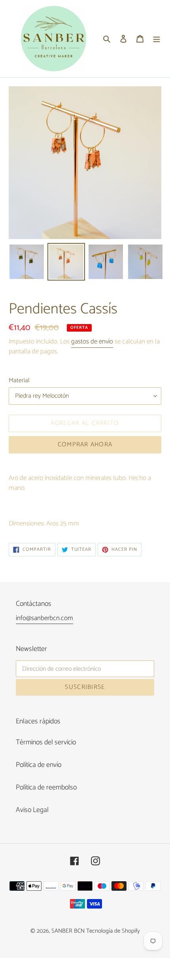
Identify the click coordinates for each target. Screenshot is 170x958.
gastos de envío (92, 341)
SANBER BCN (68, 931)
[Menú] (156, 38)
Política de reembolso (46, 787)
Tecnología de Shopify (113, 931)
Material (19, 380)
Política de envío (38, 765)
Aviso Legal (32, 810)
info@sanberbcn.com (44, 618)
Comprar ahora (85, 444)
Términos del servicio (46, 742)
